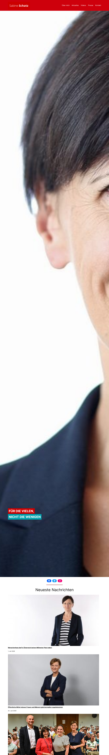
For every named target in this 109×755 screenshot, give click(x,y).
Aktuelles (75, 5)
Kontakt (98, 5)
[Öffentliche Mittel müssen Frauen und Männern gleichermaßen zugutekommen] (53, 679)
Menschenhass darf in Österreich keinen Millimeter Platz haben (30, 647)
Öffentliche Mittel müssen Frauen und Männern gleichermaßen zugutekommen (35, 707)
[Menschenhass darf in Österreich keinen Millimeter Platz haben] (53, 620)
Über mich (66, 5)
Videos (83, 5)
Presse (90, 5)
